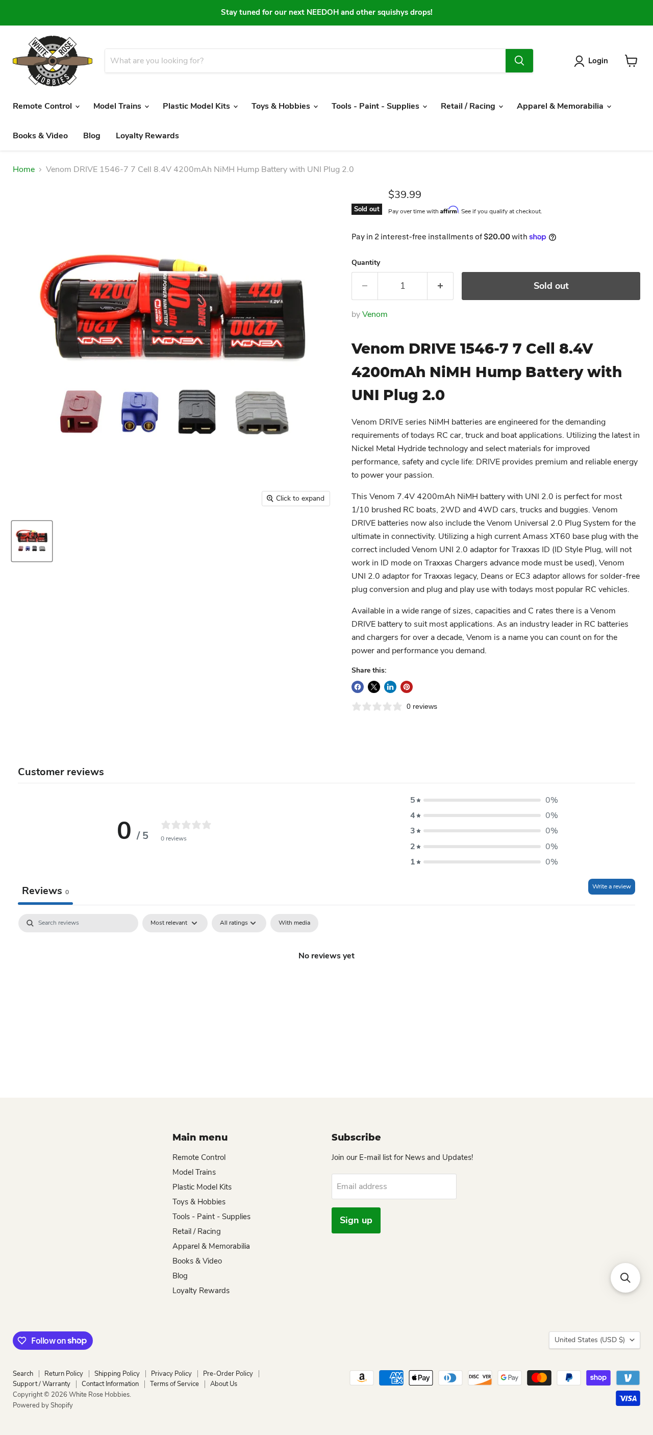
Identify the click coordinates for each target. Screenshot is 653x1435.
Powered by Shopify (43, 1405)
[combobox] (305, 60)
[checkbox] (294, 923)
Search (23, 1373)
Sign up (356, 1220)
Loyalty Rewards (147, 135)
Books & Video (40, 135)
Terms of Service (174, 1384)
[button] (484, 800)
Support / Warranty (41, 1384)
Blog (92, 135)
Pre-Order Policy (228, 1373)
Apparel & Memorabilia (561, 106)
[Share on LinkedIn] (390, 687)
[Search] (519, 60)
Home (24, 169)
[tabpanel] (326, 990)
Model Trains (118, 106)
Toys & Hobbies (282, 106)
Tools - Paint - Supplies (376, 106)
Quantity (365, 263)
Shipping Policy (117, 1373)
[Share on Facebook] (357, 687)
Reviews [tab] (45, 891)
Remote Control (43, 106)
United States (590, 1340)
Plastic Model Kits (197, 106)
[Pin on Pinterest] (406, 687)
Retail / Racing (469, 106)
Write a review (611, 886)
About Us (223, 1384)
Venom (375, 314)
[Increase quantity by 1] (441, 286)
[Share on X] (374, 687)
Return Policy (63, 1373)
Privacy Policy (171, 1373)
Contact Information (110, 1384)
